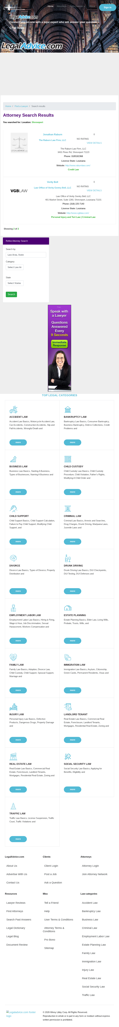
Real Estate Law (91, 978)
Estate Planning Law (94, 944)
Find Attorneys (14, 911)
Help (47, 911)
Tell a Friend (51, 902)
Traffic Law (88, 995)
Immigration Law (91, 961)
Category (10, 261)
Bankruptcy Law (91, 911)
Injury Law (88, 969)
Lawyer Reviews (15, 902)
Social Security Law (93, 986)
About (92, 6)
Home (50, 6)
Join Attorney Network (94, 874)
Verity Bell (52, 182)
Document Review (17, 944)
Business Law (90, 919)
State (8, 277)
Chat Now (16, 28)
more (18, 442)
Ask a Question (53, 882)
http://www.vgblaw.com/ (78, 213)
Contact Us (12, 882)
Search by (11, 249)
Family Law (88, 953)
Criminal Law (89, 928)
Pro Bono (49, 939)
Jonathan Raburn (52, 134)
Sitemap (49, 948)
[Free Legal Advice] (32, 46)
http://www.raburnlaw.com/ (77, 165)
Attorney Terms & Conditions (53, 930)
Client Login (51, 865)
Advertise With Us (16, 874)
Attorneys (61, 6)
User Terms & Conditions (58, 919)
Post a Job (50, 874)
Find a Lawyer (76, 6)
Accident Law (90, 902)
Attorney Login (90, 865)
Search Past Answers (18, 919)
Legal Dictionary (15, 928)
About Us (11, 865)
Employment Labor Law (95, 936)
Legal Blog (12, 936)
